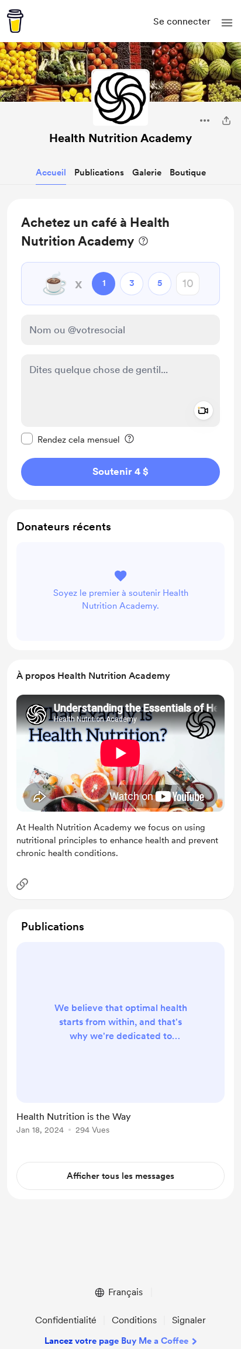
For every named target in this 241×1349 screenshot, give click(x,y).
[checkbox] (70, 439)
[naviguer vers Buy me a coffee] (15, 21)
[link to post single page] (120, 1040)
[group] (120, 1045)
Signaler (189, 1320)
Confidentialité (66, 1320)
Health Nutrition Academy (120, 138)
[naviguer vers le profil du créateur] (120, 98)
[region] (120, 349)
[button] (227, 23)
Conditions (134, 1320)
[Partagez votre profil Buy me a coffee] (226, 120)
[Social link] (22, 884)
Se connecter (182, 21)
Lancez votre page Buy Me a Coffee (116, 1341)
